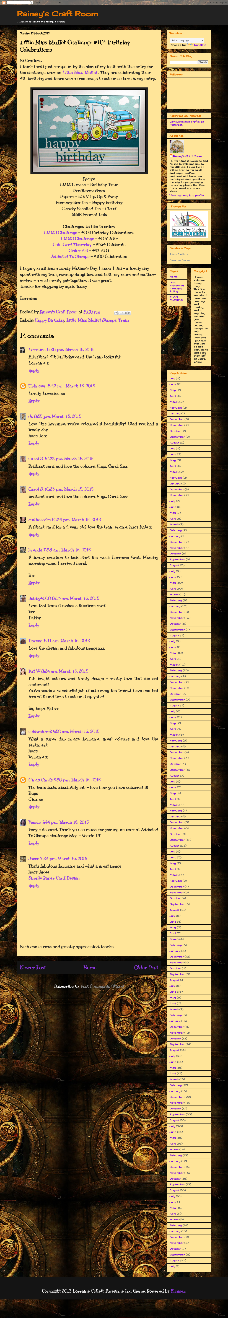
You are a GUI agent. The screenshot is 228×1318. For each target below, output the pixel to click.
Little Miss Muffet (80, 72)
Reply (33, 370)
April (173, 395)
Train (123, 320)
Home (90, 967)
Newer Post (33, 967)
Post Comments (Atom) (102, 986)
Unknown (37, 385)
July (172, 378)
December (177, 419)
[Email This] (116, 313)
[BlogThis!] (119, 313)
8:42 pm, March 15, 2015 (71, 385)
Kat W (34, 671)
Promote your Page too (180, 260)
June (173, 384)
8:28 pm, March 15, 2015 (71, 349)
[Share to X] (122, 313)
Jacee (33, 858)
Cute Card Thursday (72, 244)
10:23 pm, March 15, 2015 (69, 458)
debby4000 (39, 598)
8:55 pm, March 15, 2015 (57, 416)
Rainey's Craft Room (57, 13)
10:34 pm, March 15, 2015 (76, 519)
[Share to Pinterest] (129, 313)
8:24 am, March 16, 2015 (64, 671)
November (176, 425)
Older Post (146, 967)
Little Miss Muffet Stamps (91, 320)
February (176, 407)
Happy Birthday (49, 320)
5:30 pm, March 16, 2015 (77, 779)
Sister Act (78, 250)
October (175, 430)
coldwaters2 (40, 731)
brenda (35, 549)
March (174, 401)
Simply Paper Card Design (54, 878)
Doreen (35, 640)
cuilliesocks (39, 519)
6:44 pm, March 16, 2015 (65, 822)
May (173, 389)
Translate (200, 44)
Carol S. (35, 458)
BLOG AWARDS (176, 299)
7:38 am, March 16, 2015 (67, 549)
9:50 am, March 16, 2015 (76, 731)
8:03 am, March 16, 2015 (75, 598)
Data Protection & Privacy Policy (177, 287)
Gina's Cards (40, 779)
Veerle (34, 822)
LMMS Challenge (60, 232)
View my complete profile (187, 195)
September (177, 436)
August (174, 442)
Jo (30, 416)
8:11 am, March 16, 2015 (67, 640)
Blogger (178, 1291)
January (175, 413)
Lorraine (37, 349)
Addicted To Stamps (70, 256)
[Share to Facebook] (126, 313)
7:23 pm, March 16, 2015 (63, 858)
